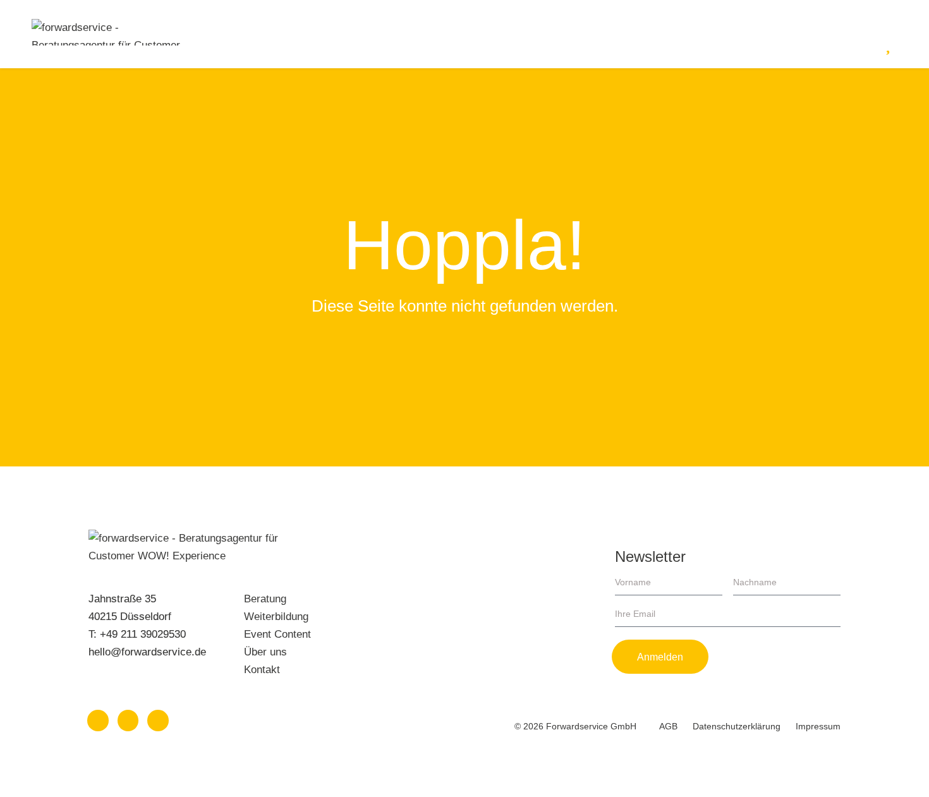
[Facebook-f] (158, 720)
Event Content (277, 634)
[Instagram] (128, 720)
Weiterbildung (276, 617)
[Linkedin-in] (98, 720)
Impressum (818, 726)
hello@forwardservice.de (147, 652)
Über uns (265, 652)
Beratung (265, 599)
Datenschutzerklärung (736, 726)
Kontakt (262, 670)
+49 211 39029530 (143, 634)
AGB (668, 726)
